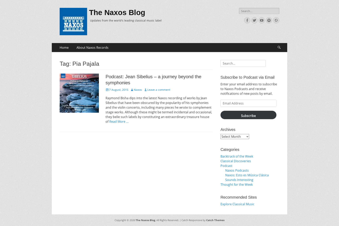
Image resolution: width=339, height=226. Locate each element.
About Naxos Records (92, 47)
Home (64, 47)
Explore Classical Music (237, 204)
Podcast (226, 166)
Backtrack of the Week (237, 156)
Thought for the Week (237, 184)
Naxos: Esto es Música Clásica (247, 175)
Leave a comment (158, 90)
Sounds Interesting (239, 180)
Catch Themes (215, 220)
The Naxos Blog (117, 12)
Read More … (119, 121)
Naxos (138, 90)
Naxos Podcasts (237, 170)
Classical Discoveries (236, 161)
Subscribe (248, 115)
